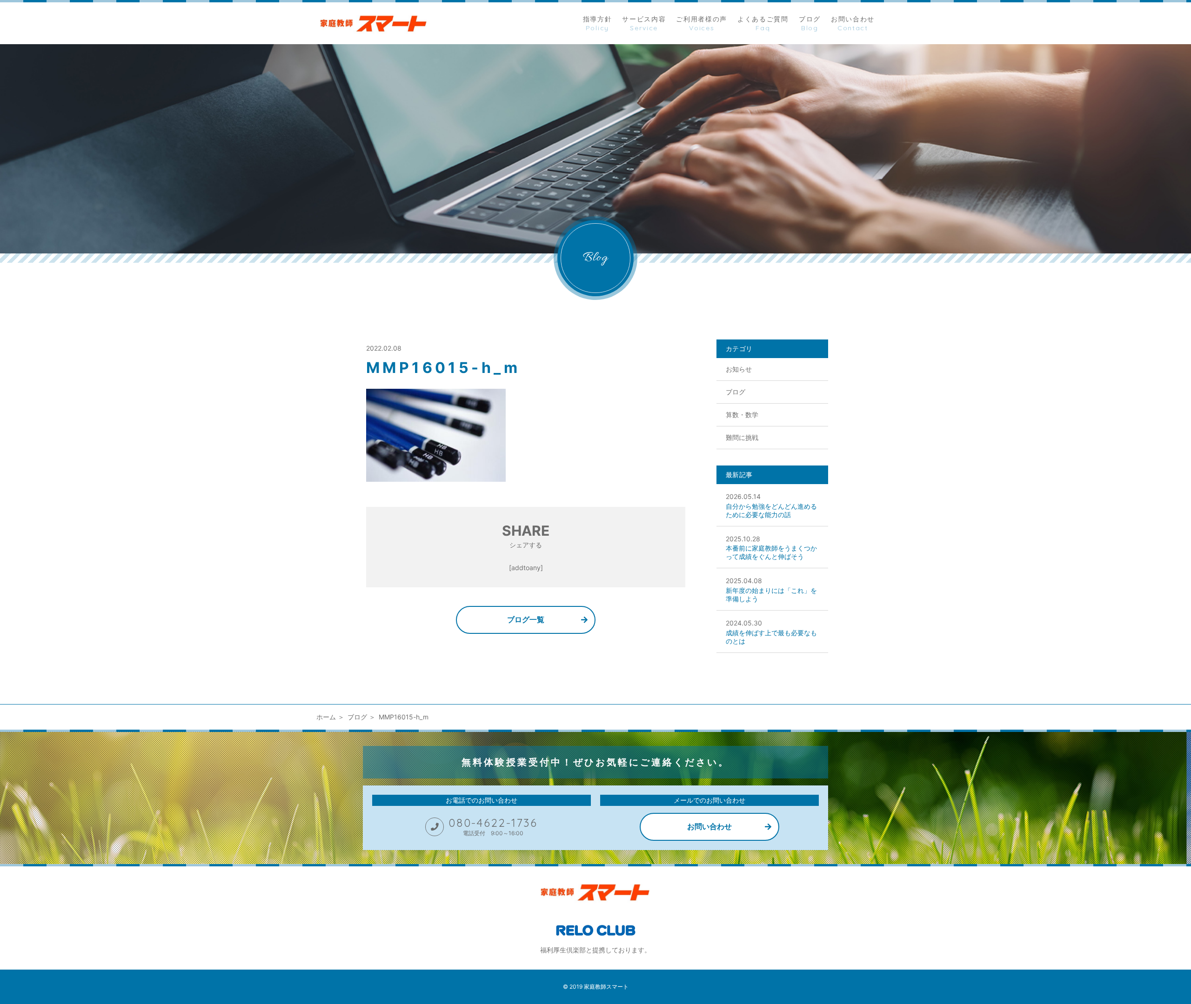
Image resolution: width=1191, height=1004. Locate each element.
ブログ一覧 (525, 619)
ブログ (735, 392)
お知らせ (739, 369)
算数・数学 (742, 415)
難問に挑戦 (742, 437)
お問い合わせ (709, 826)
